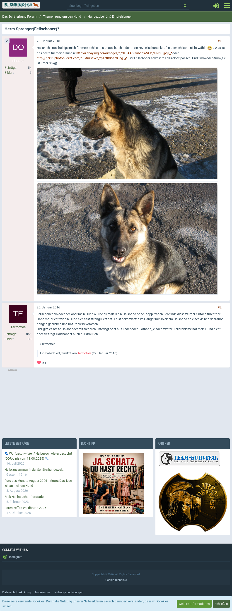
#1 (220, 41)
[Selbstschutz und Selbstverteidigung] (192, 502)
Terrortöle (84, 353)
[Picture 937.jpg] (127, 122)
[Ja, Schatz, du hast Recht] (116, 483)
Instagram (15, 556)
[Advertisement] (116, 403)
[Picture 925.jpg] (127, 238)
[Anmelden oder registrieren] (216, 5)
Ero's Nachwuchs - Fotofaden (25, 497)
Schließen (221, 604)
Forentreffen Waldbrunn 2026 (25, 508)
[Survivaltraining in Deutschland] (189, 459)
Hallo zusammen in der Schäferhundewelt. (34, 469)
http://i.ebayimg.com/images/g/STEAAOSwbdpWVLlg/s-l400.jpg (122, 53)
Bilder (8, 72)
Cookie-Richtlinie (116, 580)
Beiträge (10, 67)
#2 (220, 307)
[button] (227, 5)
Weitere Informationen (194, 604)
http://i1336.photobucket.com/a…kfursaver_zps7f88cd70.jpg (80, 58)
